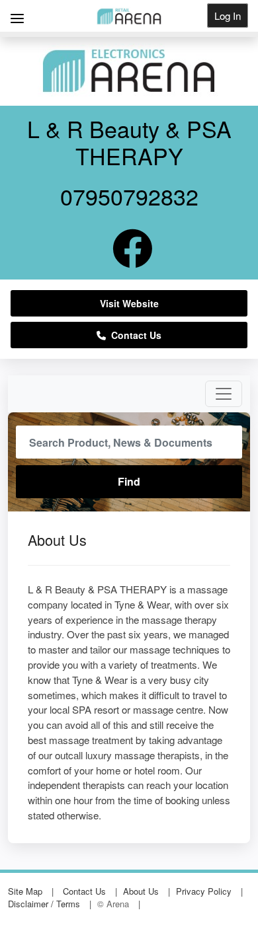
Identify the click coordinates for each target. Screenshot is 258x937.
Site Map (25, 891)
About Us (141, 891)
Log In (227, 15)
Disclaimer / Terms (44, 903)
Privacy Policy (204, 891)
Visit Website (129, 303)
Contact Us (133, 335)
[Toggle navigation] (223, 394)
